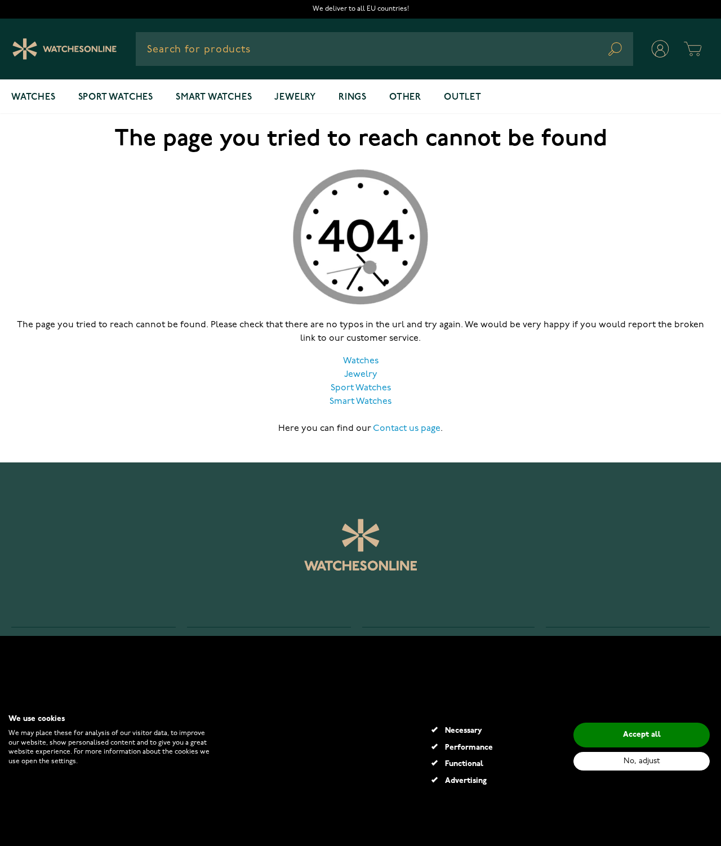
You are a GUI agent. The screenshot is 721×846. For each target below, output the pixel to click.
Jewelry (295, 97)
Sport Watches (361, 388)
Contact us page (406, 428)
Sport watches (115, 97)
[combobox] (384, 49)
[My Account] (660, 49)
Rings (353, 97)
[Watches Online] (64, 49)
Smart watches (214, 97)
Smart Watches (360, 401)
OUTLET (463, 97)
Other (405, 97)
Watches (33, 97)
